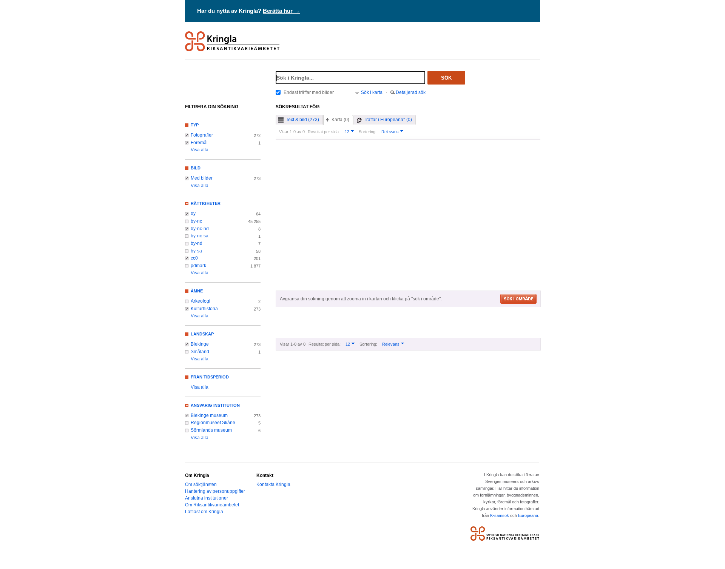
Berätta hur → (281, 11)
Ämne (197, 291)
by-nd (196, 243)
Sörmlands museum (211, 430)
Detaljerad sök (411, 92)
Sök (446, 78)
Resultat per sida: (324, 131)
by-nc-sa (199, 235)
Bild (196, 168)
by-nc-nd (200, 228)
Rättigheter (206, 203)
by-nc (196, 221)
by (193, 213)
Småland (200, 351)
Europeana (528, 515)
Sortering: (367, 131)
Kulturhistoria (204, 308)
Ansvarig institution (215, 405)
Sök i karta (372, 92)
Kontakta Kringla (273, 484)
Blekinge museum (209, 415)
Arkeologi (200, 301)
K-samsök (499, 515)
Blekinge (200, 344)
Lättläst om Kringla (204, 511)
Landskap (202, 334)
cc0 (194, 258)
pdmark (198, 265)
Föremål (199, 142)
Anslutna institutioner (206, 498)
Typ (195, 125)
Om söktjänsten (201, 484)
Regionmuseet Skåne (213, 422)
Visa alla (199, 149)
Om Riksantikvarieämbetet (212, 504)
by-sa (196, 251)
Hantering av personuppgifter (215, 491)
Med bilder (202, 178)
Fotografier (202, 135)
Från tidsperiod (210, 377)
